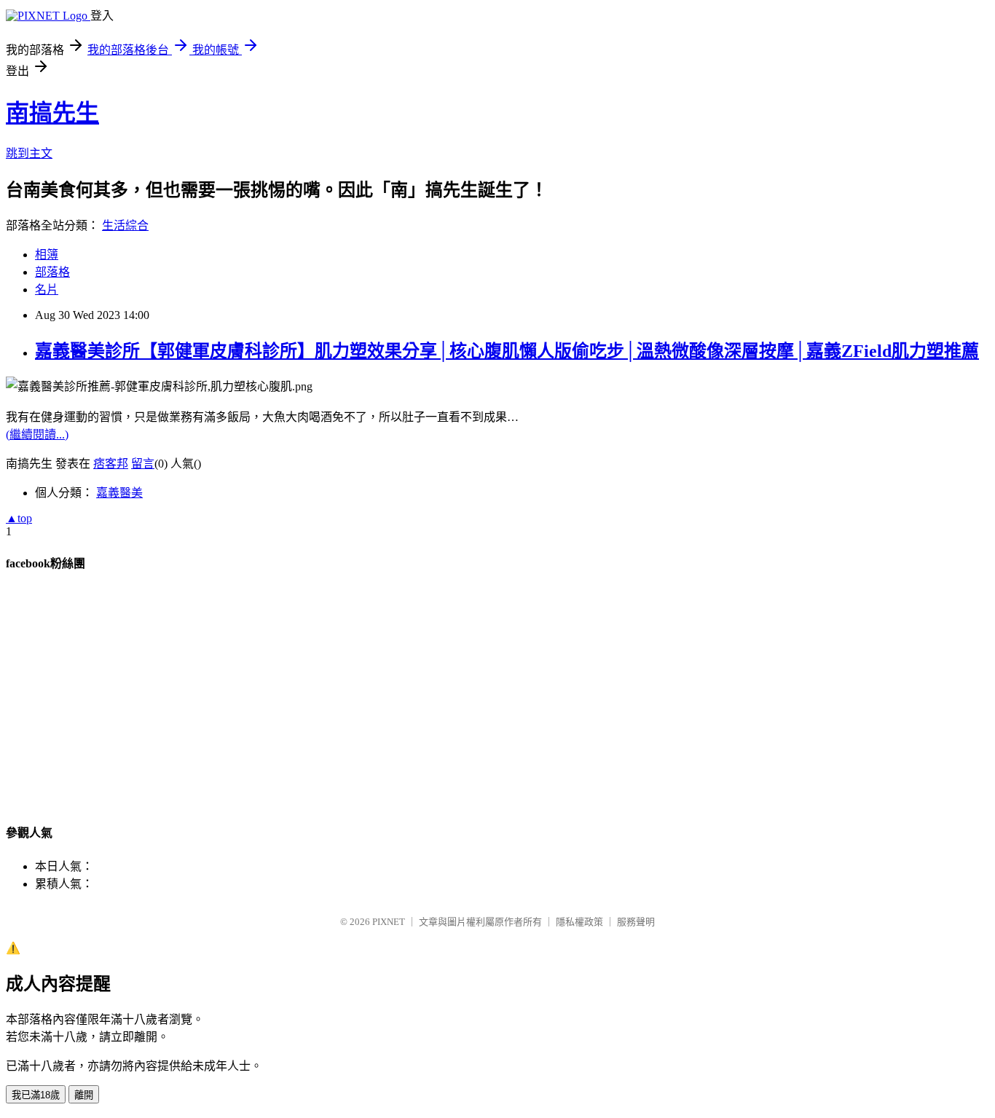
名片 (46, 289)
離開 (83, 1095)
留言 (142, 463)
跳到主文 (29, 153)
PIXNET (388, 921)
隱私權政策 (579, 921)
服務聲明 (636, 921)
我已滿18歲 (36, 1095)
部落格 (52, 272)
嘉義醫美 (119, 493)
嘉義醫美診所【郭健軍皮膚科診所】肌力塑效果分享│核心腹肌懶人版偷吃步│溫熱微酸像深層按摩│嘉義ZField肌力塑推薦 (507, 351)
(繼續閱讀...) (37, 434)
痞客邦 (110, 463)
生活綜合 (125, 225)
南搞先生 (52, 113)
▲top (19, 518)
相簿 (46, 254)
